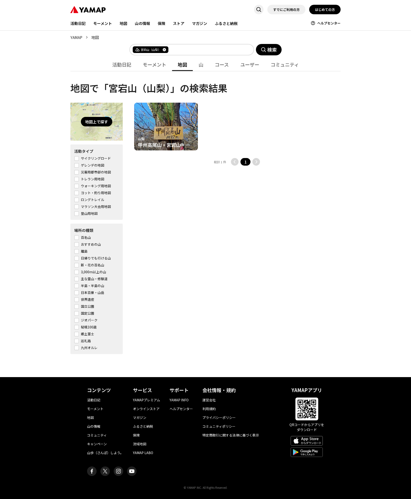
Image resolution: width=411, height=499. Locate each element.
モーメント (102, 23)
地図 (123, 23)
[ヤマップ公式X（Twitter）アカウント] (105, 471)
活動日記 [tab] (121, 64)
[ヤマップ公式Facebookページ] (92, 471)
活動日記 (78, 23)
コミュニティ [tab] (285, 64)
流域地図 (139, 443)
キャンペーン (97, 443)
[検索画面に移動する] (259, 9)
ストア (178, 23)
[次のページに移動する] (256, 162)
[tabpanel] (205, 212)
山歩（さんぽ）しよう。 (105, 452)
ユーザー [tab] (249, 64)
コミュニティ (97, 435)
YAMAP (76, 37)
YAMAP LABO (143, 452)
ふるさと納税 (226, 23)
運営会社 (209, 400)
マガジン (199, 23)
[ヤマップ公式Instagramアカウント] (118, 471)
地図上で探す (96, 122)
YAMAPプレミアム (146, 400)
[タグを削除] (164, 49)
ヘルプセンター (329, 23)
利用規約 (209, 408)
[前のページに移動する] (235, 162)
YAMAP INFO (179, 400)
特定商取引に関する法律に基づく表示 (230, 435)
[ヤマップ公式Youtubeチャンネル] (132, 471)
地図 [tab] (182, 64)
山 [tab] (201, 64)
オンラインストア (146, 408)
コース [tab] (222, 64)
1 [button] (246, 162)
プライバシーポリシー (219, 417)
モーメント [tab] (154, 64)
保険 (161, 23)
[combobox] (207, 50)
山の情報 (142, 23)
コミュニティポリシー (218, 426)
